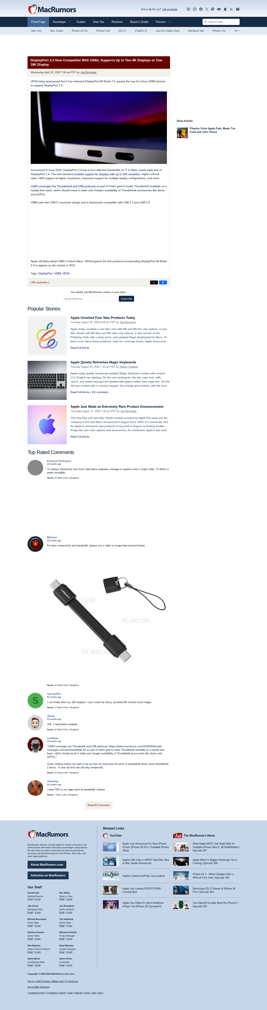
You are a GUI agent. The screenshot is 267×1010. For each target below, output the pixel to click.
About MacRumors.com (47, 864)
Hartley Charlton (129, 366)
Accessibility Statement (38, 987)
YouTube (116, 835)
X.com (38, 899)
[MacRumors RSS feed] (231, 9)
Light (93, 993)
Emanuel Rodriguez (59, 460)
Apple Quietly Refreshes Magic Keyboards (103, 362)
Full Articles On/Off (56, 993)
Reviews (117, 21)
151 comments (100, 392)
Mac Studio (56, 30)
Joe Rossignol (88, 72)
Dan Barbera (34, 945)
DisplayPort (45, 273)
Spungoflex (54, 693)
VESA (66, 273)
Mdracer (52, 537)
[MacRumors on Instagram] (195, 9)
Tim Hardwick (66, 919)
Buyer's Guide (139, 21)
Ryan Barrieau (66, 945)
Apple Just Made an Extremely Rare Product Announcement (117, 406)
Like (66, 478)
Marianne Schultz (68, 932)
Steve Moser (34, 958)
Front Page (38, 21)
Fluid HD (78, 993)
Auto (87, 993)
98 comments (40, 282)
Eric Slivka (64, 893)
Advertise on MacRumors (48, 875)
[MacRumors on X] (206, 9)
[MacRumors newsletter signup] (238, 9)
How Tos (98, 21)
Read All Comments (99, 805)
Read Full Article (80, 347)
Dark (100, 993)
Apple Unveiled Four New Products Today (103, 318)
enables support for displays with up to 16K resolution (107, 174)
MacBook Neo (196, 30)
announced (53, 81)
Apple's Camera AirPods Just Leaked (144, 875)
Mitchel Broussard (37, 919)
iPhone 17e (219, 30)
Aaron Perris (65, 958)
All (237, 30)
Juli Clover (33, 906)
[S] (35, 707)
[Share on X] (154, 282)
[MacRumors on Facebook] (201, 9)
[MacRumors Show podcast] (188, 9)
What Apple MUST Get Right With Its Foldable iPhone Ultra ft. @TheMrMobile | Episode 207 (216, 847)
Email (30, 899)
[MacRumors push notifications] (225, 9)
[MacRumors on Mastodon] (213, 9)
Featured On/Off (36, 993)
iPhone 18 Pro (80, 30)
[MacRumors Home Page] (52, 9)
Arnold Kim (33, 893)
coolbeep (52, 738)
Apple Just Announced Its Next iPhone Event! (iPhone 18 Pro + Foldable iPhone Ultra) (146, 847)
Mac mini (36, 30)
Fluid (70, 993)
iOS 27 (122, 30)
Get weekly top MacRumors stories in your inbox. (99, 292)
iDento (51, 716)
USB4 (57, 273)
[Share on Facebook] (163, 282)
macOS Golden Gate (167, 30)
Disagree (74, 478)
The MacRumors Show (199, 835)
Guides (81, 21)
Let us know (169, 9)
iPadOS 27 (141, 30)
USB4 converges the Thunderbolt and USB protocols (63, 186)
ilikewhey (52, 781)
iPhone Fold (103, 30)
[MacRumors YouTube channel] (219, 9)
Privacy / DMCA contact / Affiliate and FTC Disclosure (53, 981)
